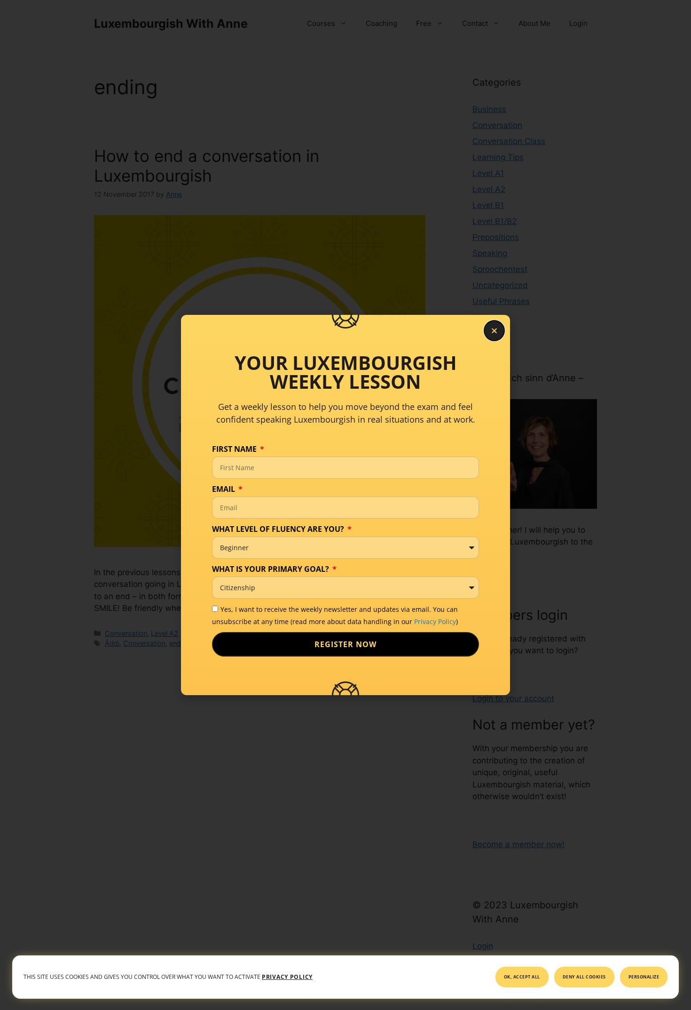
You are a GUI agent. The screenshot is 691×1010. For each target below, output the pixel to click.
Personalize (644, 977)
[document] (345, 505)
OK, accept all (522, 977)
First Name (235, 449)
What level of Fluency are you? (279, 529)
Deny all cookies (584, 977)
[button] (494, 331)
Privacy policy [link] (287, 977)
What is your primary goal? (271, 569)
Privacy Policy (435, 621)
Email (224, 489)
